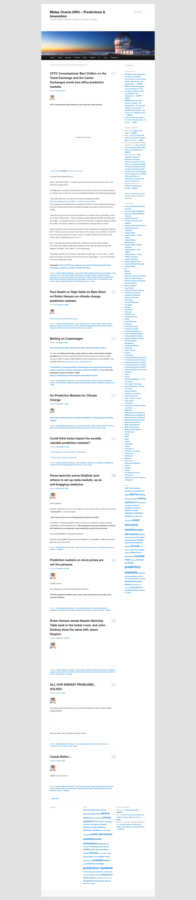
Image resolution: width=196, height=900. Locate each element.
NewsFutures (129, 556)
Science (127, 465)
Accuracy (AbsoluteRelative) (134, 211)
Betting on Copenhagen (66, 338)
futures (89, 277)
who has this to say (75, 171)
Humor (127, 377)
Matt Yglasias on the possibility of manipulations (68, 452)
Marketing (128, 410)
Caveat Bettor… (61, 756)
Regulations (129, 456)
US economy (107, 878)
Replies (59, 549)
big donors (83, 463)
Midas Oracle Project (132, 427)
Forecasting (129, 355)
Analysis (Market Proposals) (65, 273)
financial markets (130, 537)
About (60, 57)
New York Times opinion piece (94, 347)
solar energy (63, 746)
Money (127, 434)
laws (142, 549)
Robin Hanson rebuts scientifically (63, 457)
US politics (136, 587)
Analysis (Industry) (131, 259)
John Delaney (88, 672)
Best (84, 57)
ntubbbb (139, 556)
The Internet (129, 475)
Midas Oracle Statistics (133, 429)
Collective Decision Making (134, 290)
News (127, 439)
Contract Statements (132, 302)
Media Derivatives (60, 279)
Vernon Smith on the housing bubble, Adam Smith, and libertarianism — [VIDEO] (135, 81)
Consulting (128, 300)
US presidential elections (102, 881)
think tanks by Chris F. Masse (72, 465)
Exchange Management (133, 331)
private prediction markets (134, 576)
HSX (111, 277)
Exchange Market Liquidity (134, 338)
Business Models (131, 283)
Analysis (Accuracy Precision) (135, 225)
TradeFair (101, 610)
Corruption (128, 305)
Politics (127, 446)
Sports (127, 470)
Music (127, 436)
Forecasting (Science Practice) (135, 357)
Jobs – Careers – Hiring (133, 398)
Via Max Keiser (55, 171)
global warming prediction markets (101, 326)
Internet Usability (131, 391)
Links (105, 57)
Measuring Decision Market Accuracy (64, 318)
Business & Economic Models (135, 276)
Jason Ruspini (78, 672)
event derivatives (80, 277)
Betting (127, 271)
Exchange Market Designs (134, 333)
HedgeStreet (54, 610)
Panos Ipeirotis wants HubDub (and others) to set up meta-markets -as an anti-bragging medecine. (76, 479)
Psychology (129, 453)
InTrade (71, 672)
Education (128, 312)
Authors (77, 57)
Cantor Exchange (105, 273)
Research (128, 458)
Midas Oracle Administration (135, 420)
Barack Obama (96, 814)
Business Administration (133, 278)
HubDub (140, 540)
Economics (129, 309)
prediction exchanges (95, 863)
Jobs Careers (129, 401)
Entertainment (130, 314)
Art (126, 269)
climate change (96, 324)
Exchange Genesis (131, 326)
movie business (102, 279)
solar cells (101, 744)
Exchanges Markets (131, 345)
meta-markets (91, 547)
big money (91, 463)
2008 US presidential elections (94, 810)
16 (114, 476)
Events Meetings (130, 321)
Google (133, 540)
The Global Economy (132, 472)
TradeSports (135, 584)
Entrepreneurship (131, 317)
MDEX (52, 279)
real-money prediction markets (135, 579)
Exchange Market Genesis (134, 336)
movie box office (91, 279)
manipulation (99, 463)
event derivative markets (66, 277)
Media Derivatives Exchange (76, 279)
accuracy (83, 547)
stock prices (88, 610)
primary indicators (78, 610)
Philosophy (129, 444)
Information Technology (133, 384)
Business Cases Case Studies (135, 281)
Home (52, 57)
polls (133, 560)
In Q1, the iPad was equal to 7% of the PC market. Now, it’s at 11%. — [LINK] (135, 119)
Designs (127, 307)
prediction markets (67, 281)
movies (57, 281)
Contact (92, 57)
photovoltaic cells (91, 744)
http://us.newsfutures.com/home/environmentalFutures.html (73, 375)
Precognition (129, 449)
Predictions (114, 57)
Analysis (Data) (130, 233)
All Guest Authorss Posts (133, 221)
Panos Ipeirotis (102, 547)
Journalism (129, 403)
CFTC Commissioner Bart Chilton (72, 275)
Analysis (128, 223)
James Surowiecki (131, 396)
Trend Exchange (79, 281)
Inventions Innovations (133, 393)
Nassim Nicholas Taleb (100, 672)
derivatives (53, 277)
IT (99, 57)
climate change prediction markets (102, 426)
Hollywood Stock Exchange (101, 277)
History (127, 374)
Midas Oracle (136, 552)
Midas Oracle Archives (133, 422)
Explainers (128, 348)
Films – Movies (130, 350)
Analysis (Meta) (130, 266)
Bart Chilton (84, 273)
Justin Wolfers (135, 550)
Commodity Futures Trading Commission (96, 275)
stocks (95, 610)
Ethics (127, 319)
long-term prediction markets (59, 328)
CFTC (59, 275)
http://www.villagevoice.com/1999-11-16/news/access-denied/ (73, 201)
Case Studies (129, 288)
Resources (128, 461)
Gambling (128, 372)
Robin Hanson (60, 674)
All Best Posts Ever (131, 218)
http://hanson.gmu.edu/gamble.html (79, 361)
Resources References (132, 463)
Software (128, 468)
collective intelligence (91, 824)
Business (128, 273)
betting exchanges (131, 499)
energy (82, 744)
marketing (128, 552)
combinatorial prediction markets (96, 670)
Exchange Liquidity (131, 329)
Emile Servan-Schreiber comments (63, 347)
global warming (84, 326)
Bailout (82, 670)
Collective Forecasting (132, 293)
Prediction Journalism (132, 451)
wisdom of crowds (89, 883)
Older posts (54, 799)
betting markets (94, 273)
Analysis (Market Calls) (133, 261)
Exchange (128, 324)
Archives (68, 57)
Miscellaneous (130, 432)
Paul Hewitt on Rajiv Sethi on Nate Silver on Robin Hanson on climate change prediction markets (78, 296)
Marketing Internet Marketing (135, 413)
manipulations (108, 463)
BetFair (134, 494)
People (127, 441)
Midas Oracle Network (132, 425)
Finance (65, 672)
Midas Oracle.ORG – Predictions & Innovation (77, 13)
